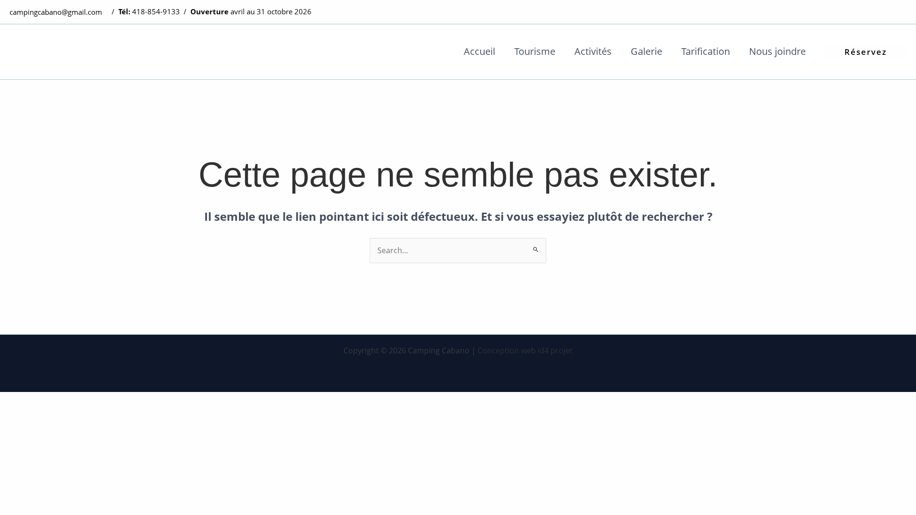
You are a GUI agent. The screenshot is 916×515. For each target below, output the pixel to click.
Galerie (646, 51)
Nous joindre (777, 51)
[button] (865, 51)
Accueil (479, 51)
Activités (593, 51)
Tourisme (534, 51)
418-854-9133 (156, 11)
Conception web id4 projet (525, 350)
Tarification (705, 51)
